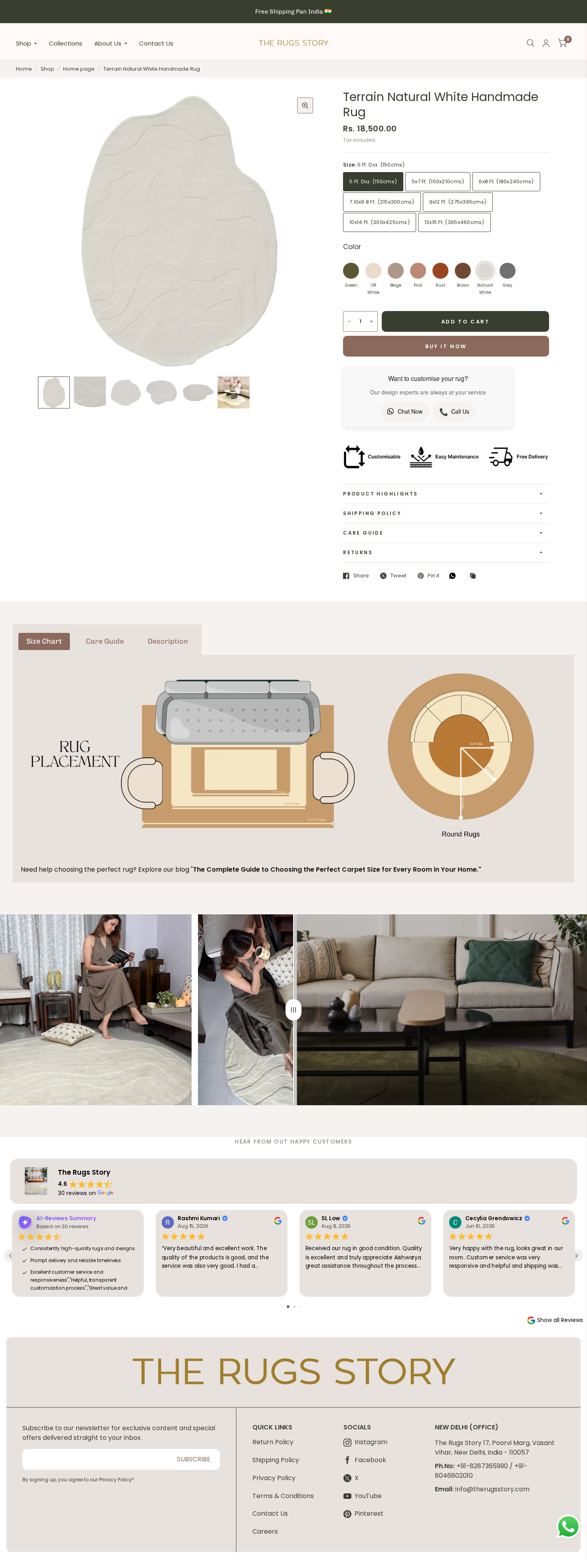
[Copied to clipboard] (475, 576)
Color (352, 247)
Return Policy (273, 1442)
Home (24, 69)
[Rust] (440, 271)
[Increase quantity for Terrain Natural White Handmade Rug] (371, 321)
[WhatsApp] (454, 576)
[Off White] (373, 271)
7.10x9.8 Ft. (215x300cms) (381, 202)
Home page (79, 69)
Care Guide (363, 532)
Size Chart (44, 641)
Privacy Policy (273, 1478)
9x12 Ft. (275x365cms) (457, 202)
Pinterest (369, 1514)
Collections (65, 43)
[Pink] (418, 271)
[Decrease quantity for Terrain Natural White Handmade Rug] (349, 321)
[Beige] (396, 271)
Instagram (371, 1442)
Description (168, 641)
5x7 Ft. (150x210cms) (438, 181)
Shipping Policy (372, 513)
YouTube (368, 1496)
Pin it (433, 576)
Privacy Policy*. (117, 1479)
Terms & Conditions (283, 1496)
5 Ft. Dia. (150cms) (373, 181)
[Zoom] (305, 105)
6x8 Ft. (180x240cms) (506, 181)
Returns (358, 552)
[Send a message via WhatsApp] (568, 1526)
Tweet (399, 576)
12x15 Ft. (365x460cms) (454, 222)
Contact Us (156, 43)
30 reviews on (77, 1193)
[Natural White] (485, 271)
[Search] (530, 43)
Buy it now (446, 346)
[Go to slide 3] (300, 1306)
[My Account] (546, 43)
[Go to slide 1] (288, 1306)
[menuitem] (29, 43)
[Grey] (508, 271)
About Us (107, 43)
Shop (23, 43)
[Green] (351, 271)
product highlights (380, 493)
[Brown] (463, 271)
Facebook (370, 1460)
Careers (265, 1531)
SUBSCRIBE (193, 1459)
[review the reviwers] (278, 1223)
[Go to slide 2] (294, 1307)
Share (361, 576)
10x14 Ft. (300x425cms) (379, 222)
